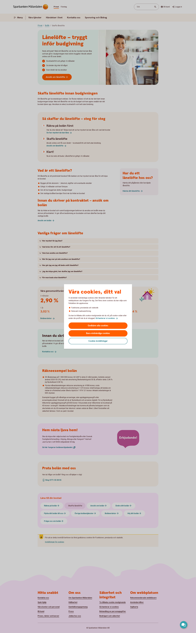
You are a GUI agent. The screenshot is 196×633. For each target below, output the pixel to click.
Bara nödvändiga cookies (98, 333)
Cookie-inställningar (98, 341)
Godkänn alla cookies (98, 325)
